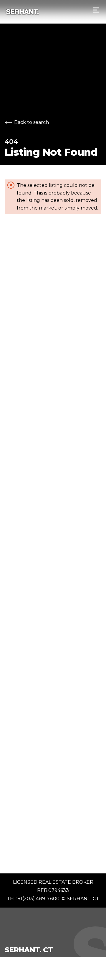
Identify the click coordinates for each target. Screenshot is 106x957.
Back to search (31, 122)
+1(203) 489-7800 (38, 898)
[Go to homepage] (45, 11)
